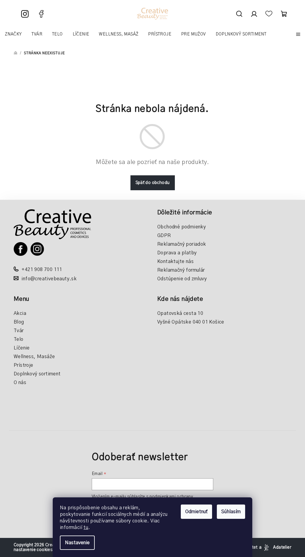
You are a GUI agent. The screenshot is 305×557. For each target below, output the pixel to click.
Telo (19, 339)
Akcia (20, 313)
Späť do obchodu (153, 183)
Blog (19, 322)
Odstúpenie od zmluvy (182, 278)
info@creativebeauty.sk (49, 278)
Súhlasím (231, 511)
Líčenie (22, 348)
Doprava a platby (177, 252)
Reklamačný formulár (181, 270)
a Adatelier (275, 547)
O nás (20, 382)
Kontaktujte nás (175, 261)
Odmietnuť (196, 511)
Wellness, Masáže (34, 356)
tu (85, 527)
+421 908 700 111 (41, 269)
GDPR (164, 235)
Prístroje (23, 365)
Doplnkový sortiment (37, 374)
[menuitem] (13, 34)
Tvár (19, 330)
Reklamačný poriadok (181, 244)
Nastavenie (77, 542)
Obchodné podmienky (181, 227)
